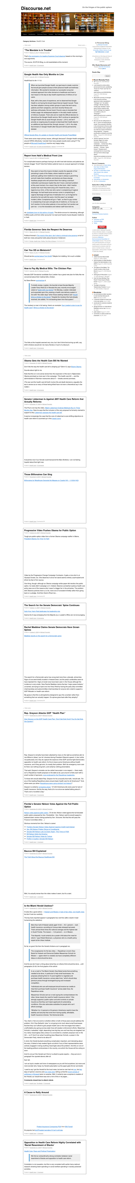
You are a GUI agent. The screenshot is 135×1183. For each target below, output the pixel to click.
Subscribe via (97, 219)
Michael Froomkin (45, 52)
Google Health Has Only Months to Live (44, 74)
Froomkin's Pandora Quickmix (100, 214)
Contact (51, 34)
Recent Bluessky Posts (101, 80)
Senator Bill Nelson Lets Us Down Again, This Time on (48, 831)
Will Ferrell (69, 1126)
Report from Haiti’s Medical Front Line (43, 155)
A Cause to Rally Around (36, 1092)
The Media (39, 1083)
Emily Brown (97, 179)
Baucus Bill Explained (35, 850)
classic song (56, 418)
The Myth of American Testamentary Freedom (100, 286)
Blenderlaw (97, 292)
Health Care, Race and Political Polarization (39, 1151)
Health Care (33, 65)
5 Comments (40, 348)
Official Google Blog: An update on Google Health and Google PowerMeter (50, 135)
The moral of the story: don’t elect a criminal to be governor (57, 235)
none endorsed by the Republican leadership (59, 775)
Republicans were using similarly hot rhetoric (55, 783)
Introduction (32, 34)
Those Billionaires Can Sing (38, 474)
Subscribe (96, 198)
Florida (31, 241)
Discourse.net (36, 8)
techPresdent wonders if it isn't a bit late (49, 1130)
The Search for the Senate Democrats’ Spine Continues (51, 605)
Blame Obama (76, 366)
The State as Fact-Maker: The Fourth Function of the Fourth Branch (102, 269)
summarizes (40, 280)
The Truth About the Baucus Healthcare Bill (39, 857)
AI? (95, 81)
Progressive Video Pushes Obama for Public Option (50, 530)
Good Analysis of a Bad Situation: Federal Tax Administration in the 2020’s (103, 262)
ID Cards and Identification (44, 146)
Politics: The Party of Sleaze (48, 241)
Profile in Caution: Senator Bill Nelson (40, 839)
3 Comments (40, 65)
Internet (53, 146)
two (81, 1069)
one (75, 1069)
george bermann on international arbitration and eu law (102, 307)
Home (25, 34)
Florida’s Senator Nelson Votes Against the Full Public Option (51, 805)
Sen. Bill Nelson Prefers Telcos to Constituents (43, 829)
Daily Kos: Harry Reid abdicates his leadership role (42, 611)
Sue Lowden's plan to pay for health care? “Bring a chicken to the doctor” (53, 306)
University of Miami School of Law (102, 50)
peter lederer (97, 312)
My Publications (59, 34)
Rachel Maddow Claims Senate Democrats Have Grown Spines (51, 628)
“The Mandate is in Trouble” (38, 50)
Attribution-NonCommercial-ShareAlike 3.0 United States (100, 239)
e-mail (107, 52)
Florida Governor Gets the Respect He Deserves (48, 229)
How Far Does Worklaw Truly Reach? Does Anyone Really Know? (101, 279)
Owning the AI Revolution (100, 274)
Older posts (27, 45)
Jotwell (96, 255)
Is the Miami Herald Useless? (38, 905)
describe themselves (104, 67)
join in (104, 68)
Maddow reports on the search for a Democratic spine (42, 636)
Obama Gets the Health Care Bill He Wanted (46, 360)
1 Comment (40, 842)
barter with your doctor (45, 290)
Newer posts (82, 45)
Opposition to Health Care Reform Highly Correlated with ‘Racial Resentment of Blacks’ (52, 1143)
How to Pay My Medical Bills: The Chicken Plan (47, 268)
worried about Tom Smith (43, 256)
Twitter (95, 223)
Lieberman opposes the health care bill (48, 412)
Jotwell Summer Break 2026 (101, 257)
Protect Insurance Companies (49, 1126)
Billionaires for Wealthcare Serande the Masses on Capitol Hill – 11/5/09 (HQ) (51, 480)
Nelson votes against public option (36, 813)
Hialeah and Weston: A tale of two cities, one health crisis (64, 912)
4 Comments (40, 390)
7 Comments (40, 795)
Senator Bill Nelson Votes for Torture (39, 836)
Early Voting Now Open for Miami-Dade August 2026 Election (102, 166)
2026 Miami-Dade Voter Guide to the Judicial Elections (102, 172)
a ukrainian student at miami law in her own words (102, 300)
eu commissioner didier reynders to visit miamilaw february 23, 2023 (102, 295)
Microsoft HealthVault (38, 143)
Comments (98, 221)
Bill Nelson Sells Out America (37, 834)
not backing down (44, 787)
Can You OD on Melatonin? (37, 250)
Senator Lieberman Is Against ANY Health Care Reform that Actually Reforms (54, 400)
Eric (95, 176)
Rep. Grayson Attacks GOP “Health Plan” (44, 712)
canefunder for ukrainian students (103, 303)
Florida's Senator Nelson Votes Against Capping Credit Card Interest (51, 827)
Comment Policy (42, 34)
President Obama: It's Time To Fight (36, 539)
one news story (50, 1072)
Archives (68, 34)
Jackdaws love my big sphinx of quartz (40, 212)
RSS (102, 219)
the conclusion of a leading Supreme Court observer (47, 56)
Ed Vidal (96, 170)
